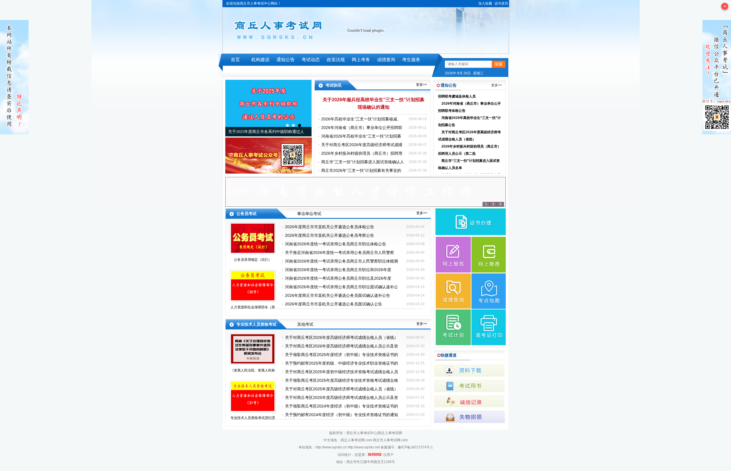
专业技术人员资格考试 (256, 324)
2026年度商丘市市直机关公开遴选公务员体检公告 (329, 226)
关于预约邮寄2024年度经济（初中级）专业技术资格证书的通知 (341, 414)
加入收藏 (485, 3)
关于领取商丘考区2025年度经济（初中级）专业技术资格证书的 (341, 354)
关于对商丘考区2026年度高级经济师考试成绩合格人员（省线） (469, 128)
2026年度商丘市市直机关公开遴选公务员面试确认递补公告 (337, 295)
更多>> (421, 85)
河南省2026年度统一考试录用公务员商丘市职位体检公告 (335, 244)
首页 (235, 59)
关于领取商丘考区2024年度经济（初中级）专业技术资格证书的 (341, 406)
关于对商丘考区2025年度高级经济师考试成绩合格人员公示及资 (341, 397)
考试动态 (311, 59)
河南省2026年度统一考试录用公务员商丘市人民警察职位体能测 (341, 261)
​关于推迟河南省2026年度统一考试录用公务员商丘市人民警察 (339, 252)
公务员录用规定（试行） (253, 260)
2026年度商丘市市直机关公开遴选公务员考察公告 (329, 235)
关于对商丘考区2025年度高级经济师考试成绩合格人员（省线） (341, 389)
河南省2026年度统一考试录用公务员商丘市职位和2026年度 (338, 269)
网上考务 (361, 59)
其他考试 (305, 324)
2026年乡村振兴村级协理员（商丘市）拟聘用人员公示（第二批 (469, 142)
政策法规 (336, 59)
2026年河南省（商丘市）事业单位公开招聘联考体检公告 (469, 99)
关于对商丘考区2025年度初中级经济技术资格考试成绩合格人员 (341, 371)
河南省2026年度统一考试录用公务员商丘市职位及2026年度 (338, 278)
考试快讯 (334, 85)
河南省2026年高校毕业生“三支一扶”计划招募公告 (469, 114)
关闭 (16, 132)
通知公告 (285, 59)
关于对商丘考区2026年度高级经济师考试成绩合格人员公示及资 (341, 346)
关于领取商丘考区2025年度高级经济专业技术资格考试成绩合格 (341, 380)
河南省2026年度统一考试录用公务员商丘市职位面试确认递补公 (341, 287)
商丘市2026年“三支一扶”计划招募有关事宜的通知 (469, 171)
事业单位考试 (309, 213)
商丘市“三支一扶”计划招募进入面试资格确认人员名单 (469, 156)
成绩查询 (386, 59)
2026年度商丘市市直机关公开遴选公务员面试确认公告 (333, 304)
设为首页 (501, 3)
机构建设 (260, 59)
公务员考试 (246, 213)
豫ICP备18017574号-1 (415, 447)
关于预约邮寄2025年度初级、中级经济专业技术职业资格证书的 (341, 363)
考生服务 (411, 59)
